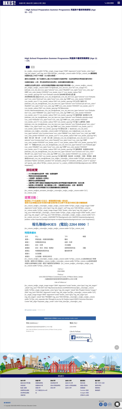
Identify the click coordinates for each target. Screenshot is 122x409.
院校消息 (82, 383)
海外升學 (22, 380)
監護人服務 (23, 388)
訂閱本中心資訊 (84, 395)
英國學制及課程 (24, 390)
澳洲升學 (29, 3)
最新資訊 (82, 380)
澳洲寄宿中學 (54, 383)
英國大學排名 (84, 385)
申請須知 (22, 385)
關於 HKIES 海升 (100, 383)
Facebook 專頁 (84, 390)
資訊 (44, 3)
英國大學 (37, 388)
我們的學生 (98, 385)
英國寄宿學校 (39, 383)
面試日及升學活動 (25, 383)
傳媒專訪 (97, 388)
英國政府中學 (39, 385)
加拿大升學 (37, 3)
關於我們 (97, 380)
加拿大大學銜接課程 (70, 385)
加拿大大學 (68, 388)
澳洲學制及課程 (24, 392)
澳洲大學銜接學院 (55, 385)
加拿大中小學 (69, 383)
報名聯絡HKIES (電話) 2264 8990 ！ (61, 224)
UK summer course (30, 310)
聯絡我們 (97, 390)
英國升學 (22, 3)
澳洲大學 (52, 388)
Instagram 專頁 (84, 392)
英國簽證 (82, 388)
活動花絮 (22, 395)
